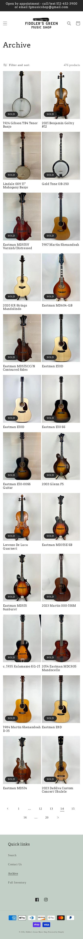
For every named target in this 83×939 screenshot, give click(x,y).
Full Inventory (17, 882)
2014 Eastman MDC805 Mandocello (59, 668)
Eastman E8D (52, 727)
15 (73, 808)
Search (12, 855)
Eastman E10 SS (53, 427)
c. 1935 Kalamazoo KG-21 (21, 666)
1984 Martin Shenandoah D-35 (22, 729)
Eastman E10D (52, 366)
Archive (13, 873)
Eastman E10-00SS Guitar (17, 486)
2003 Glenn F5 (53, 484)
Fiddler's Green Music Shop (37, 932)
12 (40, 808)
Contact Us (15, 864)
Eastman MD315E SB (57, 545)
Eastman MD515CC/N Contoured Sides (19, 368)
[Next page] (57, 817)
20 (46, 817)
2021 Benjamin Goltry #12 (58, 125)
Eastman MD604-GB (57, 305)
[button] (5, 23)
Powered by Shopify (56, 932)
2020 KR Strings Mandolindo (15, 307)
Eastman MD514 (15, 788)
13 (51, 808)
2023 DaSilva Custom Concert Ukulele (57, 790)
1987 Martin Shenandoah (60, 244)
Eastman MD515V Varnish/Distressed (17, 246)
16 (25, 817)
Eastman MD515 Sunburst (15, 607)
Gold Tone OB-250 (55, 184)
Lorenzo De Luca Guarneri (15, 546)
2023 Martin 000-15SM (59, 605)
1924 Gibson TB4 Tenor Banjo (20, 125)
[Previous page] (7, 808)
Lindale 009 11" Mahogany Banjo (15, 185)
